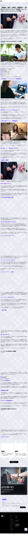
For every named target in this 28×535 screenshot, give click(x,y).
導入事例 (12, 519)
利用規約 (16, 517)
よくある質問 (12, 522)
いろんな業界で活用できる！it (5, 436)
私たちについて (12, 524)
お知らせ (12, 526)
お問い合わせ (12, 529)
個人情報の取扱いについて (17, 521)
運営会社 (16, 515)
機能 (11, 515)
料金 (11, 517)
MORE (23, 507)
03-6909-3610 (17, 525)
